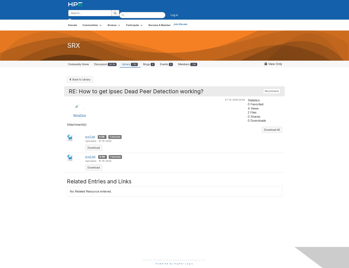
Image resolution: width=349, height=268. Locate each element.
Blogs (148, 64)
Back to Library (81, 79)
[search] (115, 13)
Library (129, 64)
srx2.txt (90, 157)
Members (187, 64)
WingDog (79, 115)
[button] (92, 25)
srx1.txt (90, 137)
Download (94, 147)
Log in (174, 15)
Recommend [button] (272, 91)
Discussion (104, 64)
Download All (272, 129)
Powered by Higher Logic (174, 263)
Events (166, 64)
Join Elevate (180, 24)
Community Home (78, 64)
